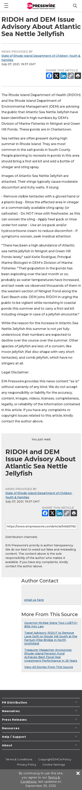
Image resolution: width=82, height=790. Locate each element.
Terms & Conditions (19, 759)
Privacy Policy (26, 764)
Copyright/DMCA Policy (54, 759)
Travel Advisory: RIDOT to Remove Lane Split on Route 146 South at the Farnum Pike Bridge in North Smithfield (50, 638)
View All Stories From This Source (48, 667)
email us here (34, 600)
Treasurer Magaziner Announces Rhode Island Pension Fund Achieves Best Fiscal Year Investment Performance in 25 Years (50, 655)
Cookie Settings (53, 764)
